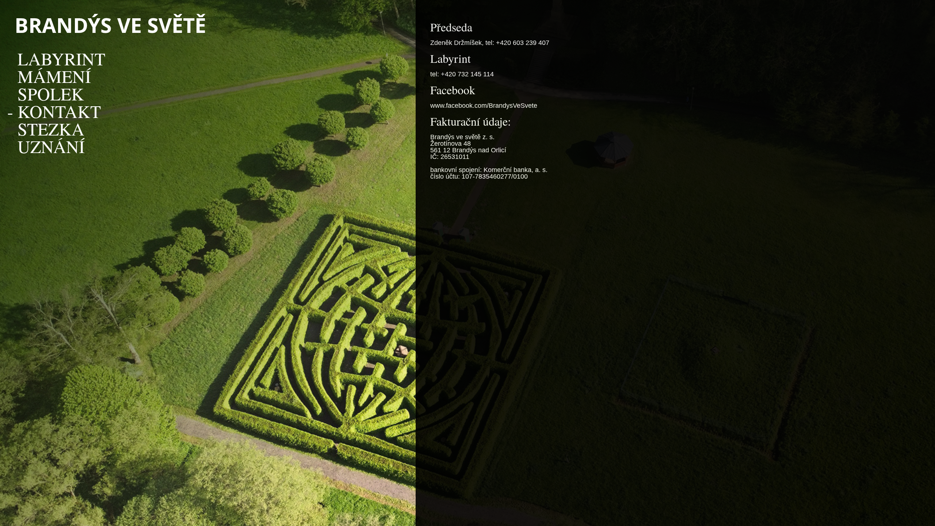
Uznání (51, 146)
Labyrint (61, 58)
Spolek (51, 93)
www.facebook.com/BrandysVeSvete (483, 105)
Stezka (51, 128)
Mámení (54, 76)
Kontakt (59, 111)
